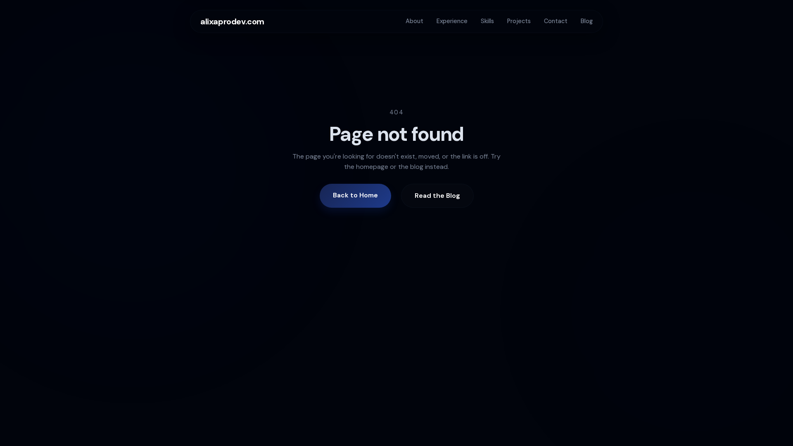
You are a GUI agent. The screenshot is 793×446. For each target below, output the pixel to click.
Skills (487, 21)
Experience (452, 21)
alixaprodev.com (232, 21)
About (414, 21)
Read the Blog (437, 195)
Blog (587, 21)
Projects (519, 21)
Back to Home (355, 195)
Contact (555, 21)
